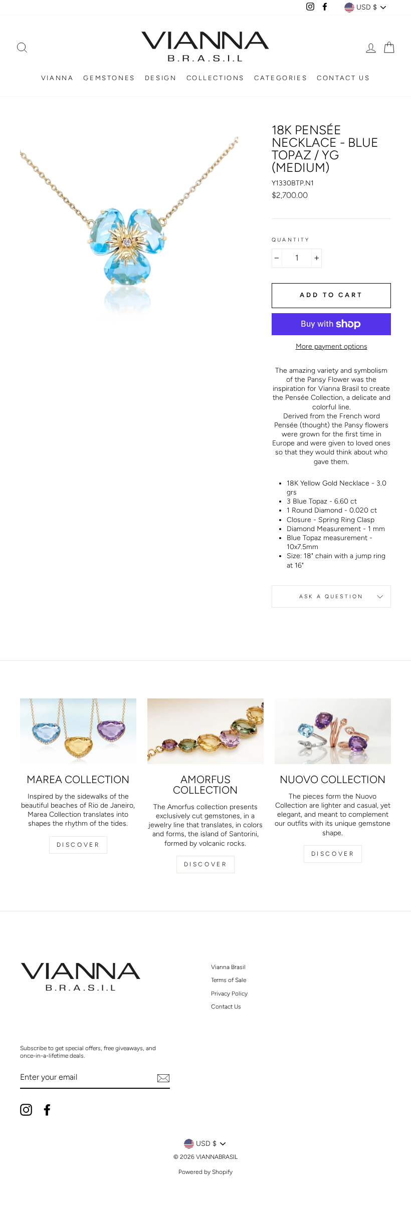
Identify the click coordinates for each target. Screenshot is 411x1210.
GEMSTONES (109, 78)
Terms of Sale (228, 980)
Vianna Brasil (228, 967)
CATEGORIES (280, 78)
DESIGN (161, 78)
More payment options (331, 346)
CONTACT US (343, 78)
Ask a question (331, 596)
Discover (78, 844)
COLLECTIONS (215, 78)
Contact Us (226, 1006)
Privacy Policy (229, 993)
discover (206, 864)
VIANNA (57, 78)
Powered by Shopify (205, 1171)
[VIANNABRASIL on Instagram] (26, 1110)
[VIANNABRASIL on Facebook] (47, 1110)
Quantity (291, 239)
